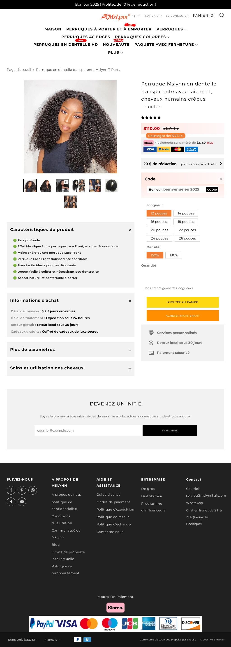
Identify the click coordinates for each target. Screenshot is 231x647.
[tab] (30, 185)
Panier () (204, 15)
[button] (151, 117)
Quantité (148, 265)
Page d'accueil (19, 69)
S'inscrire (170, 430)
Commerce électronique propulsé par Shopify (168, 639)
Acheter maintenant (183, 315)
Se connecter (177, 15)
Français (150, 15)
